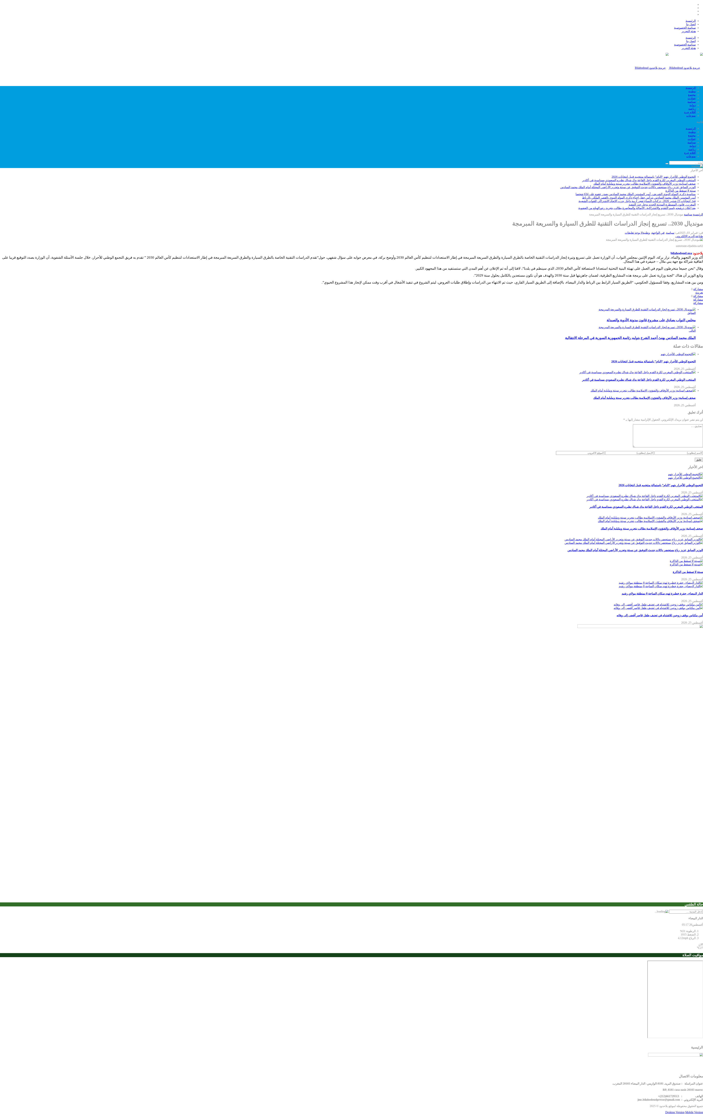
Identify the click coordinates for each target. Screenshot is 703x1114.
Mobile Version (694, 1112)
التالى (692, 330)
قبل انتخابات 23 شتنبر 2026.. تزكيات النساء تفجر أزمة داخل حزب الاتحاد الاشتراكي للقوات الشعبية (637, 201)
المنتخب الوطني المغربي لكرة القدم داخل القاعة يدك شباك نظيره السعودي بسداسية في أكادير (639, 180)
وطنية (692, 91)
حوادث (692, 98)
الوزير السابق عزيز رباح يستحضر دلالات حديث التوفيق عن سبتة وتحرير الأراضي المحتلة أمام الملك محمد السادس (628, 187)
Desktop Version (675, 1112)
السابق (691, 312)
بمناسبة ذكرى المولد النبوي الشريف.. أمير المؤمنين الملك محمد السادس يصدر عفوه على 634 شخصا (636, 194)
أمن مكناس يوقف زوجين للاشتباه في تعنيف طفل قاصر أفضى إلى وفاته (660, 615)
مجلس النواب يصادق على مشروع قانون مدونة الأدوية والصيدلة (651, 320)
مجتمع (692, 94)
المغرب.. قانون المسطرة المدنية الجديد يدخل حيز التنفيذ (662, 204)
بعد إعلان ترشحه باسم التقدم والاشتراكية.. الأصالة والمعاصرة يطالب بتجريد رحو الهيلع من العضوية (637, 208)
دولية (692, 105)
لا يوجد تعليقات (634, 232)
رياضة (692, 108)
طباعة (699, 236)
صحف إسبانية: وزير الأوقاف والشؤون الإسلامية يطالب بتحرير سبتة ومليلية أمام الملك (645, 183)
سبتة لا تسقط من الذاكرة (680, 190)
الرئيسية (691, 20)
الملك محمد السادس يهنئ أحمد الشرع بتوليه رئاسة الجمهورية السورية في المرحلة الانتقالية (630, 338)
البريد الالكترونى (685, 236)
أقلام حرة (690, 112)
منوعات (691, 115)
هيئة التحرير (689, 31)
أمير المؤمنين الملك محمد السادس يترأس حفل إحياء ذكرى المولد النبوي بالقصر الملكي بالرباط (639, 197)
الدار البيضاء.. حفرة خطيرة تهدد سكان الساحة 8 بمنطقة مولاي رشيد (662, 593)
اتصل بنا (691, 24)
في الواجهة (658, 232)
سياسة (691, 101)
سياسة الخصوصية (685, 27)
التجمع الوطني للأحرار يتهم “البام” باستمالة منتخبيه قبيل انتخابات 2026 (654, 176)
